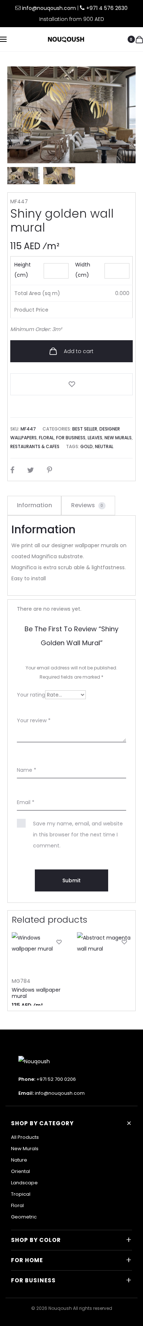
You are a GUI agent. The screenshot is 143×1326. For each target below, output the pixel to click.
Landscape (24, 1182)
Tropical (20, 1194)
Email (25, 802)
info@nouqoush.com (49, 8)
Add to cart (78, 351)
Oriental (20, 1171)
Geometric (24, 1216)
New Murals (118, 438)
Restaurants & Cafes (34, 446)
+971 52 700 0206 (56, 1079)
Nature (19, 1159)
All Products (25, 1137)
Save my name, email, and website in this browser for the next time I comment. (78, 834)
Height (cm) (22, 270)
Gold (86, 446)
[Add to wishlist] (71, 384)
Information (34, 505)
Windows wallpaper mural (36, 993)
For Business (70, 438)
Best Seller (84, 429)
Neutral (104, 446)
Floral (46, 438)
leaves (95, 438)
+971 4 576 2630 (107, 8)
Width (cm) (82, 270)
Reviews (87, 505)
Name (26, 770)
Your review (34, 720)
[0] (139, 39)
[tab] (34, 505)
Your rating (31, 694)
